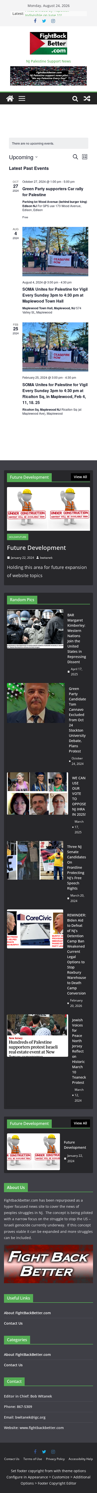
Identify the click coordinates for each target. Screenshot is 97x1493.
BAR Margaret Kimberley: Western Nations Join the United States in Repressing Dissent (76, 638)
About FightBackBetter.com (27, 1312)
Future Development (36, 547)
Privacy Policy (55, 1459)
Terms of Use (32, 1459)
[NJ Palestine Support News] (10, 98)
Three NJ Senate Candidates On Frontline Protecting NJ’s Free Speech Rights (76, 867)
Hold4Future (17, 537)
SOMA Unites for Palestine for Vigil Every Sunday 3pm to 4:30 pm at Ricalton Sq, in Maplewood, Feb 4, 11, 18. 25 (55, 393)
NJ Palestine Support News (48, 61)
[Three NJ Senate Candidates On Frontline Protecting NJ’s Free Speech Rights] (35, 873)
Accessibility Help (81, 1459)
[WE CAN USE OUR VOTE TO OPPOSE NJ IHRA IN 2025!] (37, 805)
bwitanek (46, 558)
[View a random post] (87, 98)
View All (80, 476)
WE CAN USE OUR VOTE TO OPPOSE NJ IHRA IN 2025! (79, 796)
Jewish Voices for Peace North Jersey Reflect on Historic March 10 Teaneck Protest (79, 1051)
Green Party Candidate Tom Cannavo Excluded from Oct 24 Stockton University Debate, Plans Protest (77, 719)
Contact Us (13, 1323)
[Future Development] (48, 509)
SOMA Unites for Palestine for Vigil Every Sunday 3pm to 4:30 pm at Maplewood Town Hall (55, 295)
